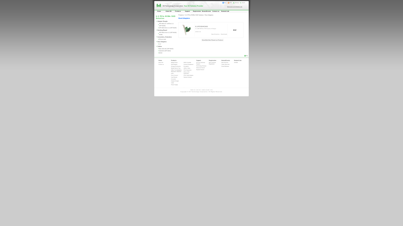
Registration (197, 11)
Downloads (224, 34)
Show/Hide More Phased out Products (212, 40)
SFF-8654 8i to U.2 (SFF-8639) (168, 28)
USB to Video (187, 68)
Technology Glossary (201, 65)
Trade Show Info (225, 64)
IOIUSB (236, 62)
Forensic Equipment (188, 64)
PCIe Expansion (188, 70)
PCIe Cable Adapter (188, 75)
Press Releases (225, 66)
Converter (173, 79)
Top (247, 55)
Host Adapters (162, 41)
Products (178, 11)
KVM (172, 73)
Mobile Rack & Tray (175, 68)
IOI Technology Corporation (183, 6)
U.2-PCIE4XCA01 (201, 26)
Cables (159, 46)
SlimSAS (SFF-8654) (165, 51)
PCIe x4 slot (162, 39)
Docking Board (162, 30)
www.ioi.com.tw (195, 89)
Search (243, 2)
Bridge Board (174, 62)
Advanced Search (200, 67)
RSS (231, 2)
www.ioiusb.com (207, 89)
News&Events (206, 11)
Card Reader (174, 77)
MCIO (160, 53)
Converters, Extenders (164, 37)
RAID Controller (187, 62)
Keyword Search (200, 69)
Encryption (186, 66)
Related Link (225, 11)
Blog (225, 2)
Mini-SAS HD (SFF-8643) (166, 48)
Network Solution (188, 77)
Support (187, 11)
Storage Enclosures (176, 66)
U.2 (160, 44)
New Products (224, 62)
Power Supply (174, 84)
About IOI (168, 11)
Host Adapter (174, 64)
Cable (172, 82)
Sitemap (237, 2)
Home (159, 11)
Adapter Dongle (162, 21)
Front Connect (174, 75)
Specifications (215, 34)
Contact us (215, 11)
